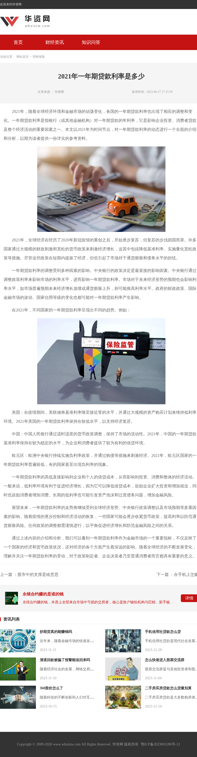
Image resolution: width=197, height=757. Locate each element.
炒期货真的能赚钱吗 (56, 632)
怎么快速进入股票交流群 (164, 660)
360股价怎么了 (51, 688)
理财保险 (39, 56)
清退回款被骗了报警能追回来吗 (65, 660)
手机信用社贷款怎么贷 (163, 632)
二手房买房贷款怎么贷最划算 (168, 688)
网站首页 (22, 56)
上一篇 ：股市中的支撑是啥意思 (29, 574)
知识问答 (91, 42)
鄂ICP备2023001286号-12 (160, 744)
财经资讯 (54, 42)
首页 (18, 42)
